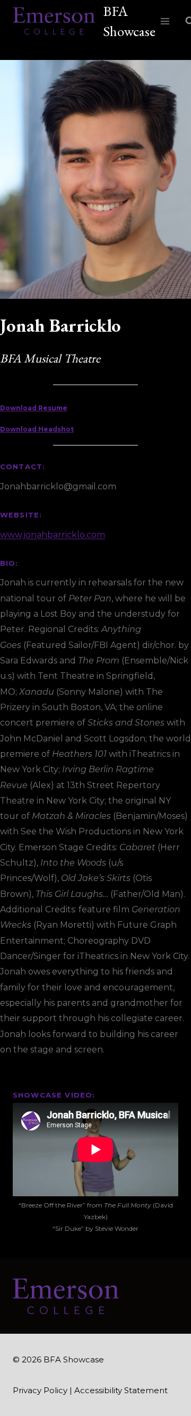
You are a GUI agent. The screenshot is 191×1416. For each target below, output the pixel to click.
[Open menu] (165, 21)
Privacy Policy (40, 1390)
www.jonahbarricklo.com (52, 535)
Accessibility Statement (121, 1390)
